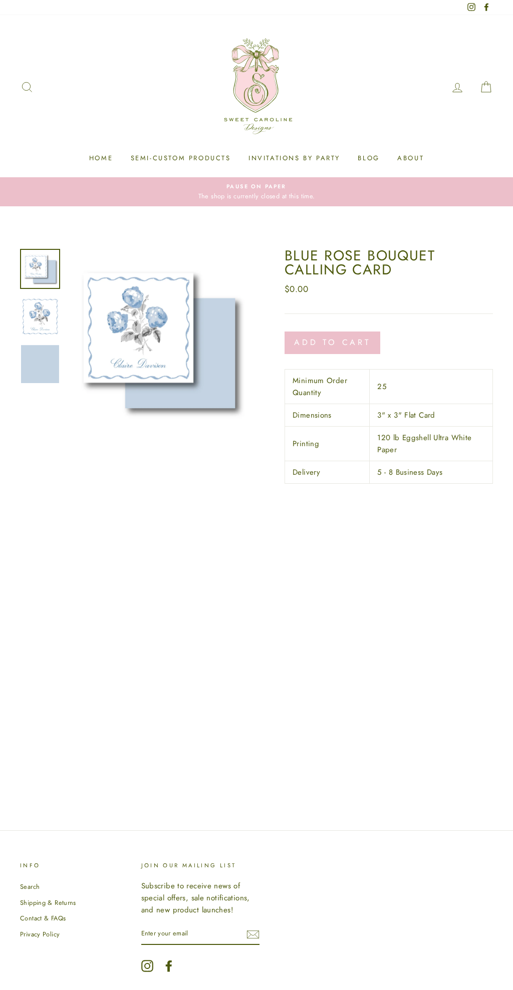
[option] (256, 191)
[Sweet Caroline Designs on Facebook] (169, 966)
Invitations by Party (294, 158)
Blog (368, 158)
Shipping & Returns (48, 902)
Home (101, 158)
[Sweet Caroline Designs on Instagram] (147, 966)
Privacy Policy (40, 934)
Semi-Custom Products (181, 158)
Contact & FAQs (43, 918)
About (410, 158)
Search (30, 886)
